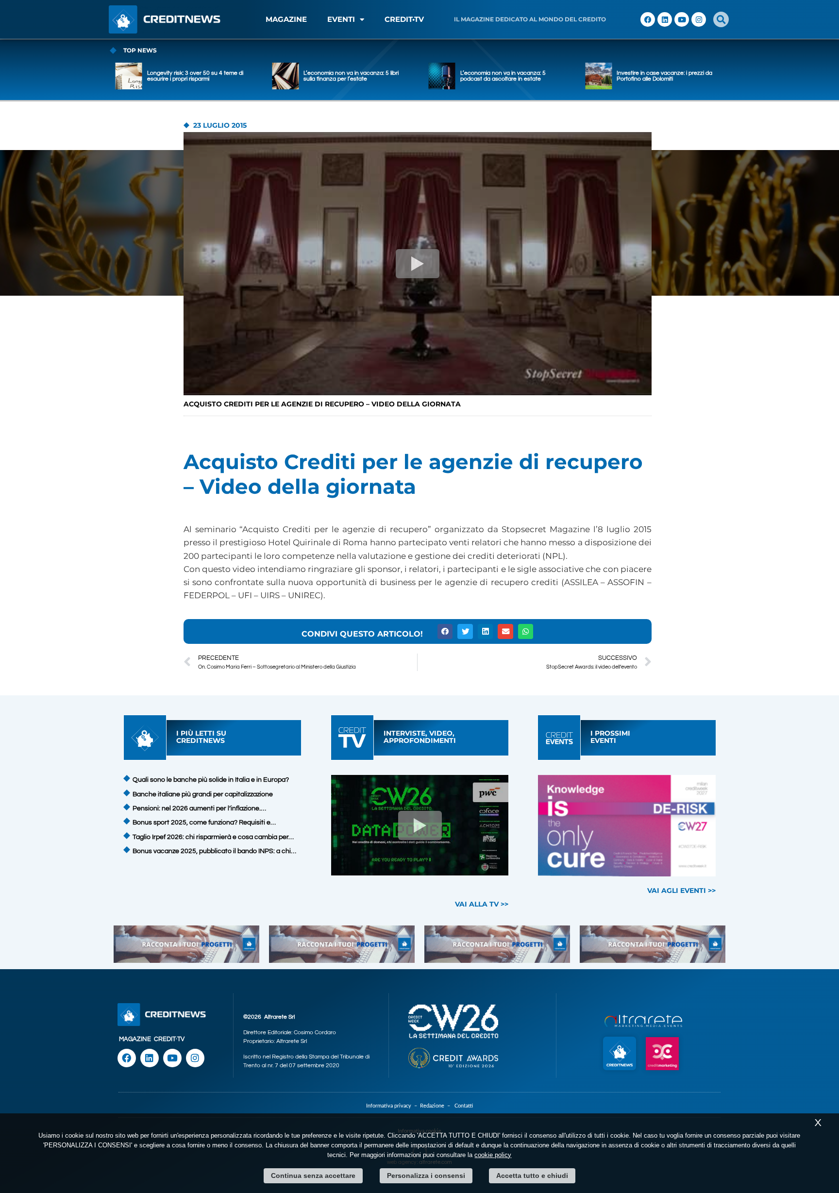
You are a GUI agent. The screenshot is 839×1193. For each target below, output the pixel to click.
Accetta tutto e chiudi (532, 1175)
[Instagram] (698, 19)
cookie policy (492, 1155)
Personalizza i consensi (426, 1175)
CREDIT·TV (169, 1039)
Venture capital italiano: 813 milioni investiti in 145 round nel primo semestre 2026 (661, 76)
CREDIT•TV (404, 19)
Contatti (463, 1106)
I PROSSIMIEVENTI (610, 737)
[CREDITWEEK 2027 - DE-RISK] (627, 825)
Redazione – (437, 1106)
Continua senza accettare (313, 1175)
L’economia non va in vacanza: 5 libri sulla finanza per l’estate (194, 76)
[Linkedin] (664, 19)
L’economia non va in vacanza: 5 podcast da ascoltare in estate (346, 76)
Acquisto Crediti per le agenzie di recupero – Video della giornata (322, 404)
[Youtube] (681, 19)
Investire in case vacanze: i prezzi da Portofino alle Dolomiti (508, 76)
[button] (721, 19)
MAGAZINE (286, 19)
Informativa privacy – (393, 1106)
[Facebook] (647, 19)
